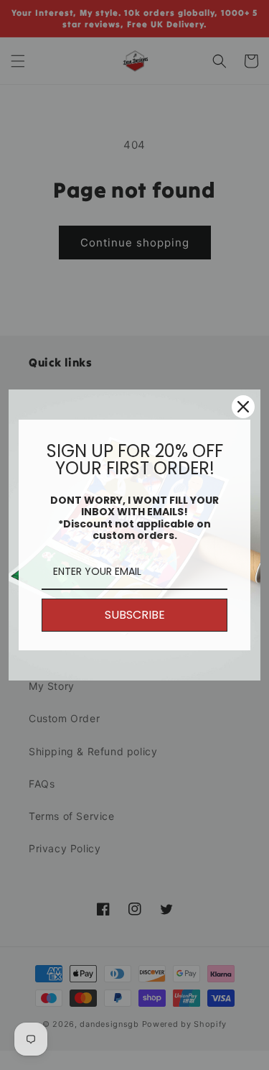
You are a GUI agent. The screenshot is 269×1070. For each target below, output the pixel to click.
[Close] (243, 406)
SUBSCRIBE (135, 615)
